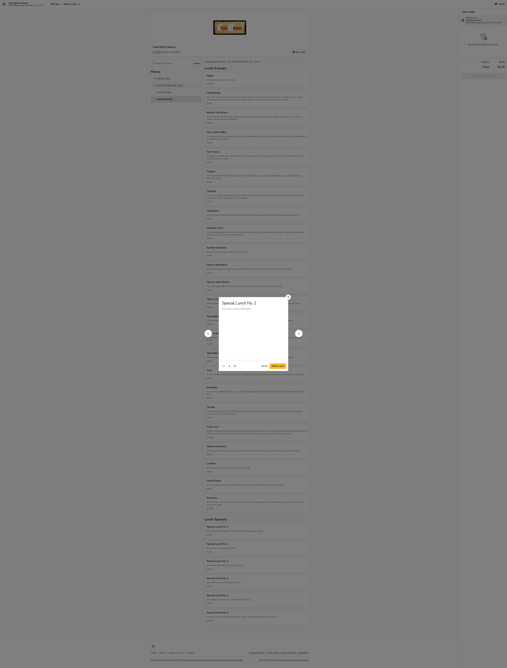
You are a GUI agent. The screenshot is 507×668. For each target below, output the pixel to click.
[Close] (288, 297)
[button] (208, 336)
